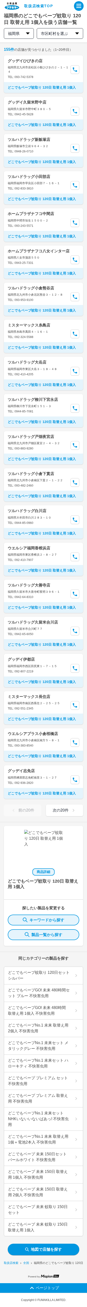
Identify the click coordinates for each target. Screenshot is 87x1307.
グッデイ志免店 (21, 771)
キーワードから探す (46, 920)
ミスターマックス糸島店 (29, 325)
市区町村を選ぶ (54, 34)
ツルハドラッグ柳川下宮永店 (33, 399)
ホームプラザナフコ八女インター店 (39, 251)
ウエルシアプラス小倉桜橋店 (33, 734)
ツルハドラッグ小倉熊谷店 (31, 288)
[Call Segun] (75, 69)
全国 (26, 1263)
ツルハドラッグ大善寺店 (29, 585)
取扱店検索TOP (38, 6)
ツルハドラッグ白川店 (27, 511)
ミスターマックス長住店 (29, 697)
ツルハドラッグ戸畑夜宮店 (31, 437)
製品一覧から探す (46, 935)
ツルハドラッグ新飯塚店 (29, 139)
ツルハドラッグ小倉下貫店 (31, 474)
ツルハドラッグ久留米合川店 (33, 622)
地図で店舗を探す (46, 1249)
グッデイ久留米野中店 (27, 102)
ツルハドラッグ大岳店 (27, 362)
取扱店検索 (11, 1263)
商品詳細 (43, 872)
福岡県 (14, 34)
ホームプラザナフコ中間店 (31, 214)
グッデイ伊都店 (21, 659)
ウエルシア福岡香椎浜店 (29, 548)
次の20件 (61, 810)
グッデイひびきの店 (25, 61)
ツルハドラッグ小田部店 (29, 177)
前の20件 (26, 810)
